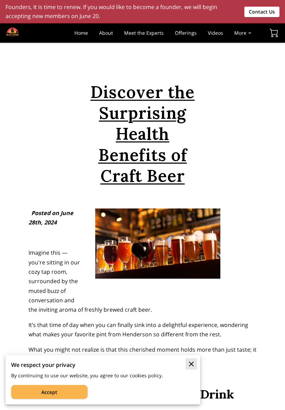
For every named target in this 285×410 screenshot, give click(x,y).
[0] (274, 33)
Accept (49, 392)
